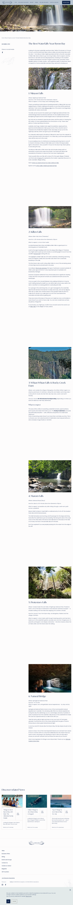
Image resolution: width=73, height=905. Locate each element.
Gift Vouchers (5, 872)
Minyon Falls (48, 108)
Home (3, 38)
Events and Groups (7, 859)
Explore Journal (12, 38)
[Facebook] (5, 885)
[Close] (70, 890)
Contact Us (5, 862)
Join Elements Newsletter (8, 878)
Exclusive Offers (6, 853)
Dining (3, 856)
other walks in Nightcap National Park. (46, 166)
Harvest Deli (37, 254)
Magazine (4, 868)
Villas (3, 850)
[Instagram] (2, 885)
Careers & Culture (6, 865)
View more (18, 814)
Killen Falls (33, 306)
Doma (40, 158)
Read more (29, 896)
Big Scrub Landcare (41, 268)
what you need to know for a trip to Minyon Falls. (45, 163)
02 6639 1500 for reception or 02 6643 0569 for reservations (26, 881)
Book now (66, 2)
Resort (6, 38)
